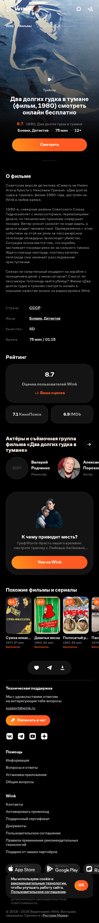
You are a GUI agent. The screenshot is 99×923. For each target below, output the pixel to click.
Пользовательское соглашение (38, 892)
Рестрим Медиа (55, 915)
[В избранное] (36, 668)
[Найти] (79, 9)
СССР (34, 308)
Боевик (35, 318)
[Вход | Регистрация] (90, 9)
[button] (9, 9)
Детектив (52, 318)
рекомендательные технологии (38, 883)
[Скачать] (62, 668)
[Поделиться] (49, 668)
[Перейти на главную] (44, 9)
